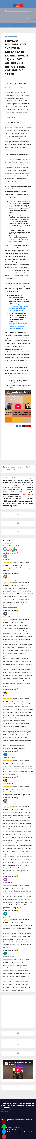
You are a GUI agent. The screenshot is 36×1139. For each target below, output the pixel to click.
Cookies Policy (6, 1111)
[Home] (3, 25)
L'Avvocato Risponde (11, 36)
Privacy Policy (6, 1109)
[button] (33, 25)
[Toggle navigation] (18, 25)
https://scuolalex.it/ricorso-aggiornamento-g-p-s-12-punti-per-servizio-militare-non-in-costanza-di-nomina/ (19, 307)
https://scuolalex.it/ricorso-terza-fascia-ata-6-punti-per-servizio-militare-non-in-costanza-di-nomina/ (19, 325)
